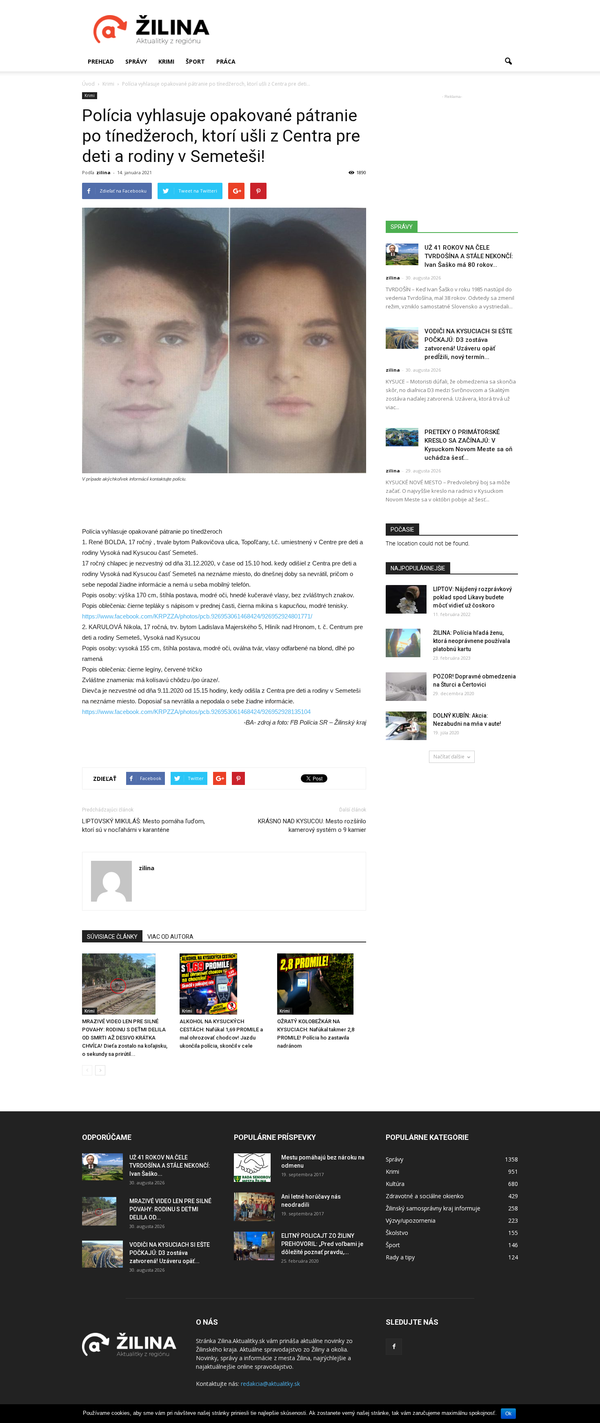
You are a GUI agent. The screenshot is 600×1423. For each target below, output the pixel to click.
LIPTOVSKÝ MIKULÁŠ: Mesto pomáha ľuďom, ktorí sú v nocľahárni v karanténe (143, 825)
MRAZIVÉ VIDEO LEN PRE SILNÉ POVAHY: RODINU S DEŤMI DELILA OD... (170, 1209)
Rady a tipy (400, 1257)
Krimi (166, 61)
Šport (195, 61)
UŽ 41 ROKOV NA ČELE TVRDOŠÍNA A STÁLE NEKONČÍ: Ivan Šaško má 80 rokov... (468, 256)
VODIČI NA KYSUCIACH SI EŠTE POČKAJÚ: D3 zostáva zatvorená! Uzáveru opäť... (169, 1252)
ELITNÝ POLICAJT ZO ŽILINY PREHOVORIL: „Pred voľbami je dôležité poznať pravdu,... (322, 1243)
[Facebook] (394, 1347)
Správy (136, 61)
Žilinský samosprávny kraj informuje (433, 1208)
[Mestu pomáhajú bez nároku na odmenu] (252, 1167)
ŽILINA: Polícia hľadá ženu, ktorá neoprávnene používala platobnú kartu (471, 640)
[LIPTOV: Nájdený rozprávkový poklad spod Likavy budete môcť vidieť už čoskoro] (406, 599)
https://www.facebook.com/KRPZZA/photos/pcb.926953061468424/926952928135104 (196, 711)
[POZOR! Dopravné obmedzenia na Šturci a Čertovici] (406, 686)
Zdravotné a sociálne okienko (425, 1196)
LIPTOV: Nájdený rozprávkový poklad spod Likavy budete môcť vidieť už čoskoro (472, 597)
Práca (226, 61)
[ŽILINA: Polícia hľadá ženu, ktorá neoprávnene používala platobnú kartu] (403, 643)
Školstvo (397, 1233)
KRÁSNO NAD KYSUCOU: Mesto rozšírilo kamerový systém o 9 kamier (312, 825)
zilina (103, 172)
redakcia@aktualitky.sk (270, 1384)
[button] (508, 61)
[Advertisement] (369, 29)
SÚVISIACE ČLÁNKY (112, 936)
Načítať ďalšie (448, 756)
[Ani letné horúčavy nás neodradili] (254, 1206)
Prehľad (101, 61)
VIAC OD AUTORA (170, 936)
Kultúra (395, 1184)
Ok (508, 1413)
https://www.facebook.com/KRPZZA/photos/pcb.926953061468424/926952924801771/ (197, 616)
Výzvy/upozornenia (411, 1220)
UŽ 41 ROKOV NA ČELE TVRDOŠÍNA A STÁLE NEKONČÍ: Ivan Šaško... (169, 1165)
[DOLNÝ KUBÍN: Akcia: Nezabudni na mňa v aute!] (406, 726)
